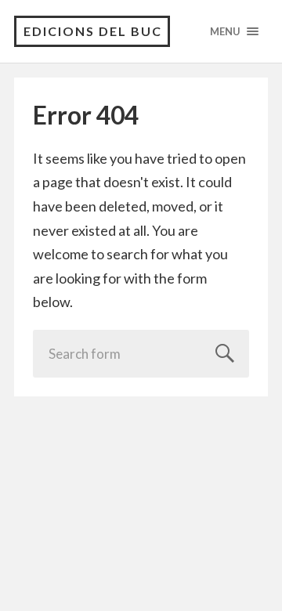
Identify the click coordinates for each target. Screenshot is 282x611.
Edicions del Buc (93, 31)
